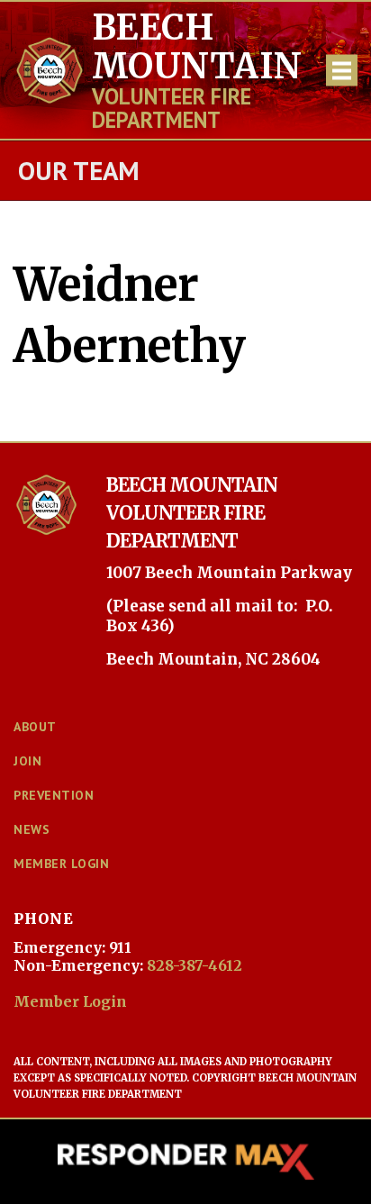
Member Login (70, 1001)
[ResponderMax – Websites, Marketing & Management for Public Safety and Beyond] (185, 1162)
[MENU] (341, 70)
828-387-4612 (194, 965)
